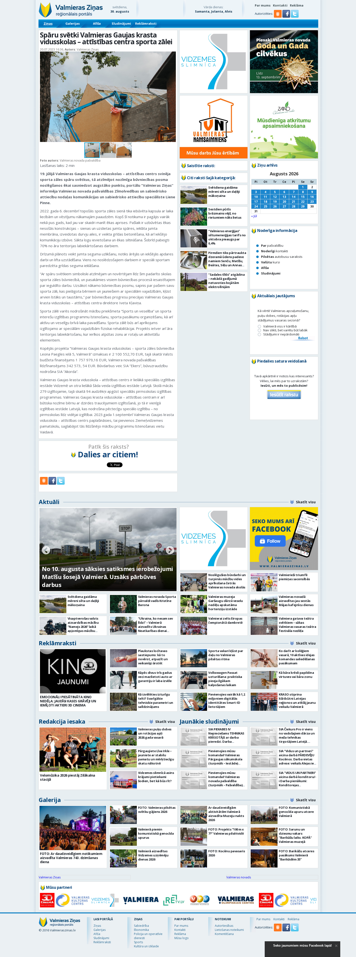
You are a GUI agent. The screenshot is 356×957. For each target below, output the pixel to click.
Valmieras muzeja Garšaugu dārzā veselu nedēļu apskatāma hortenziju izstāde (225, 602)
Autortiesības (224, 926)
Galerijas (72, 23)
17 (256, 202)
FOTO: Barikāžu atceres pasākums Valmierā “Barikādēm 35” (296, 855)
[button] (286, 16)
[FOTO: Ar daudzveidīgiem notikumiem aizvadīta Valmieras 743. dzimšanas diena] (73, 828)
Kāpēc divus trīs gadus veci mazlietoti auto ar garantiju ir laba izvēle (155, 676)
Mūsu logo (181, 938)
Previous (46, 551)
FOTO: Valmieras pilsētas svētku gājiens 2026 (157, 809)
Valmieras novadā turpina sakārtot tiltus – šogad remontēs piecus (101, 581)
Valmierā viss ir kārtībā (280, 326)
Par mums (263, 5)
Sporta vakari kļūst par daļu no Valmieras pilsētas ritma (225, 655)
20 (284, 202)
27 (284, 206)
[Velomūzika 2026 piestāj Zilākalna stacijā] (73, 749)
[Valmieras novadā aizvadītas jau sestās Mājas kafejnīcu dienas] (264, 604)
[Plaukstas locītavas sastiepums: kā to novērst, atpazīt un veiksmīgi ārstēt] (123, 658)
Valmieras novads (238, 877)
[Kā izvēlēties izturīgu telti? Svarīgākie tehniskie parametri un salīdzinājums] (123, 702)
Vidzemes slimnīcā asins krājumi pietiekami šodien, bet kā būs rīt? (156, 777)
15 (302, 197)
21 (293, 202)
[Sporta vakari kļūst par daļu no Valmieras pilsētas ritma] (194, 658)
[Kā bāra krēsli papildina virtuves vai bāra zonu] (264, 680)
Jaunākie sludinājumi (209, 721)
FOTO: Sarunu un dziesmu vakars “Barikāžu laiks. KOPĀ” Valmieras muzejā (295, 835)
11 (265, 197)
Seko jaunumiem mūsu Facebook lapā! (302, 945)
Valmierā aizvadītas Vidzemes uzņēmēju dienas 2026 (153, 855)
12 (275, 197)
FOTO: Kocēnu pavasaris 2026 (226, 853)
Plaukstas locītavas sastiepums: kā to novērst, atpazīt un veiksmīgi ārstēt (153, 657)
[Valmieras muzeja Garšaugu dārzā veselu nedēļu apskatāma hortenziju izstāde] (194, 604)
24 (256, 206)
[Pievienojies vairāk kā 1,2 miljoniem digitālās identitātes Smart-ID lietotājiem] (194, 702)
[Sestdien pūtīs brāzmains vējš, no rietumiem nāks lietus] (194, 216)
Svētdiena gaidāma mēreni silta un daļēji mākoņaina (224, 191)
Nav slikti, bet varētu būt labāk (285, 330)
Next (170, 551)
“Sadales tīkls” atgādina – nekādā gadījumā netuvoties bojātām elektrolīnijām (226, 280)
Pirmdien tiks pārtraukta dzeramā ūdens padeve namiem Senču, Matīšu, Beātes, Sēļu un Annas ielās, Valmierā (227, 261)
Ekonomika (141, 930)
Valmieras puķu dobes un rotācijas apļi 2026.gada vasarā (154, 733)
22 (302, 202)
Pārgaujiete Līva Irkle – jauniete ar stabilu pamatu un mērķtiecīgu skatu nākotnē (156, 757)
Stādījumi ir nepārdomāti (281, 334)
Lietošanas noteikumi (229, 930)
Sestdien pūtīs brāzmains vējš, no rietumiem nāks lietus (224, 213)
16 (312, 197)
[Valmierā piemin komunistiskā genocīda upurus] (123, 836)
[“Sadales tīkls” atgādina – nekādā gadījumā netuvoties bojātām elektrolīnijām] (194, 282)
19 (275, 202)
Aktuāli (49, 502)
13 (284, 197)
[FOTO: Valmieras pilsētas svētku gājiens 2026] (123, 815)
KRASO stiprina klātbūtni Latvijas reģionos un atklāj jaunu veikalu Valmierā (297, 700)
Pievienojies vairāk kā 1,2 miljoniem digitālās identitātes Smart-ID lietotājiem (226, 700)
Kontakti (280, 5)
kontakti (274, 251)
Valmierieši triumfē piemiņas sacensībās (294, 577)
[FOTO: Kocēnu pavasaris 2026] (194, 858)
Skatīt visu (306, 501)
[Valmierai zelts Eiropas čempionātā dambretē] (194, 626)
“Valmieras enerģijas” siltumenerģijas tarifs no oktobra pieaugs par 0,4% (227, 237)
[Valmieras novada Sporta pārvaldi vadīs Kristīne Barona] (123, 604)
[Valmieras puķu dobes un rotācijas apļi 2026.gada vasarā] (123, 736)
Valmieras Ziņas (50, 877)
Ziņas (48, 23)
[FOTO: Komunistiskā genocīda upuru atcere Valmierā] (264, 815)
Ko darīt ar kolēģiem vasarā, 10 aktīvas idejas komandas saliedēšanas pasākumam (297, 657)
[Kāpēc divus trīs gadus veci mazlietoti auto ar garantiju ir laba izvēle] (123, 680)
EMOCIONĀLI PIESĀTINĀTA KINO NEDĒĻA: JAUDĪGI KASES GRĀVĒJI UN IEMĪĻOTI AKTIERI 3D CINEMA (68, 701)
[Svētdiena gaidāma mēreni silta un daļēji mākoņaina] (194, 195)
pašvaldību (272, 245)
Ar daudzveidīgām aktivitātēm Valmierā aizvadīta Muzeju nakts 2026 (226, 813)
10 (256, 197)
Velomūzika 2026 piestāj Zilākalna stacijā (67, 777)
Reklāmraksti (145, 23)
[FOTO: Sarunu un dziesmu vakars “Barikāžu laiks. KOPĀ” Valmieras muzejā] (264, 836)
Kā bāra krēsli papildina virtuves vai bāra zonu (296, 674)
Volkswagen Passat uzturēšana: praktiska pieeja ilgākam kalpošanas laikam (225, 678)
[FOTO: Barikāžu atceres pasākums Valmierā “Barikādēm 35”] (264, 858)
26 (275, 206)
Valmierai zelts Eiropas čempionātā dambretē (225, 620)
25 (265, 206)
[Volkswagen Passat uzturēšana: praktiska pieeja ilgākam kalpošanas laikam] (194, 680)
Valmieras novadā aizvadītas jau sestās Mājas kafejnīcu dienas (296, 600)
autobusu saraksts (281, 256)
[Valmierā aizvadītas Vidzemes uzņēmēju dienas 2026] (123, 858)
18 (265, 202)
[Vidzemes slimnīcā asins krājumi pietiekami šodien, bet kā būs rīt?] (123, 780)
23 (312, 202)
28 (293, 206)
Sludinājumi (121, 23)
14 (293, 197)
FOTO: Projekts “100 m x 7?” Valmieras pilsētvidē (226, 831)
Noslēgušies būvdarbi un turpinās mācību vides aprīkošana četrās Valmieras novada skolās (227, 581)
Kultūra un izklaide (146, 946)
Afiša (97, 23)
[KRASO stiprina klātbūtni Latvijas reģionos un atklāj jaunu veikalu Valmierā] (264, 702)
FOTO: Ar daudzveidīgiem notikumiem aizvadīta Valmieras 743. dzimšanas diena (71, 857)
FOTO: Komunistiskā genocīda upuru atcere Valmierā (296, 811)
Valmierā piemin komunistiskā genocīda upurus (156, 833)
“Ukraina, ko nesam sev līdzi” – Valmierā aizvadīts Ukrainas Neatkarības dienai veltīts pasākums (155, 626)
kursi (270, 262)
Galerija (50, 800)
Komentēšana (224, 934)
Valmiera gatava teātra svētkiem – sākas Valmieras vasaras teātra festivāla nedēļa (297, 624)
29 (302, 206)
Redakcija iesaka (62, 721)
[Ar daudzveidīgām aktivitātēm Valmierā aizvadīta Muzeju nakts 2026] (194, 815)
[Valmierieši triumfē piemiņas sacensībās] (264, 582)
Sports (138, 942)
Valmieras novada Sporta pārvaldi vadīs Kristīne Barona (157, 600)
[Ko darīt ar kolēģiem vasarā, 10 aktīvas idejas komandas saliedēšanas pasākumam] (264, 658)
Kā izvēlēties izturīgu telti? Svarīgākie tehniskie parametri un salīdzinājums (155, 700)
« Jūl (254, 216)
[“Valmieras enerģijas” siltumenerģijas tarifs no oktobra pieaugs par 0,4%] (194, 238)
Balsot (302, 338)
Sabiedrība (141, 926)
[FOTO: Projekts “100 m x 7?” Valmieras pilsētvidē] (194, 836)
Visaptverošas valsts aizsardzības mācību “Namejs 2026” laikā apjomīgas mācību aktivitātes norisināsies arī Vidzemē (85, 628)
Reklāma (296, 5)
